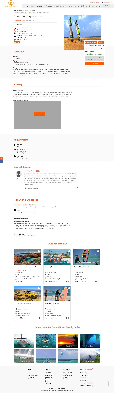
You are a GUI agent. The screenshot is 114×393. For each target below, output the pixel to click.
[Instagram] (84, 380)
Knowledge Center (32, 375)
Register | (106, 2)
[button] (1, 158)
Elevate (91, 6)
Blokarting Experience (43, 13)
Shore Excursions (59, 6)
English (89, 385)
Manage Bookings (49, 378)
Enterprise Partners (67, 375)
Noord (25, 13)
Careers (65, 377)
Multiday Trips (48, 375)
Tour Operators (66, 374)
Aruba (20, 13)
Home (16, 13)
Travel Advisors (66, 371)
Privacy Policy (31, 378)
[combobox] (90, 386)
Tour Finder (48, 383)
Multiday (84, 6)
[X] (83, 380)
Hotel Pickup (48, 377)
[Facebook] (81, 380)
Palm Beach (32, 13)
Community (66, 378)
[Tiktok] (85, 380)
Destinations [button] (29, 6)
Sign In (111, 2)
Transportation (49, 372)
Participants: (87, 49)
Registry (47, 382)
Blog (29, 374)
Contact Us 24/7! (84, 377)
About (98, 6)
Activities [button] (39, 6)
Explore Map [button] (39, 114)
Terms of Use (31, 377)
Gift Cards (47, 380)
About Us (30, 371)
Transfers (49, 6)
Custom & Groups (73, 6)
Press (29, 372)
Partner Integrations (67, 372)
